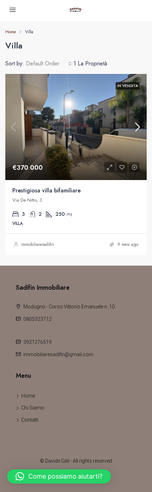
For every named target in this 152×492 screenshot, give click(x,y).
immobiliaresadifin (37, 244)
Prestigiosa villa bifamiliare (46, 190)
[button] (59, 476)
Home (28, 396)
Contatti (30, 420)
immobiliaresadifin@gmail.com (58, 354)
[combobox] (49, 63)
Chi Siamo (32, 408)
